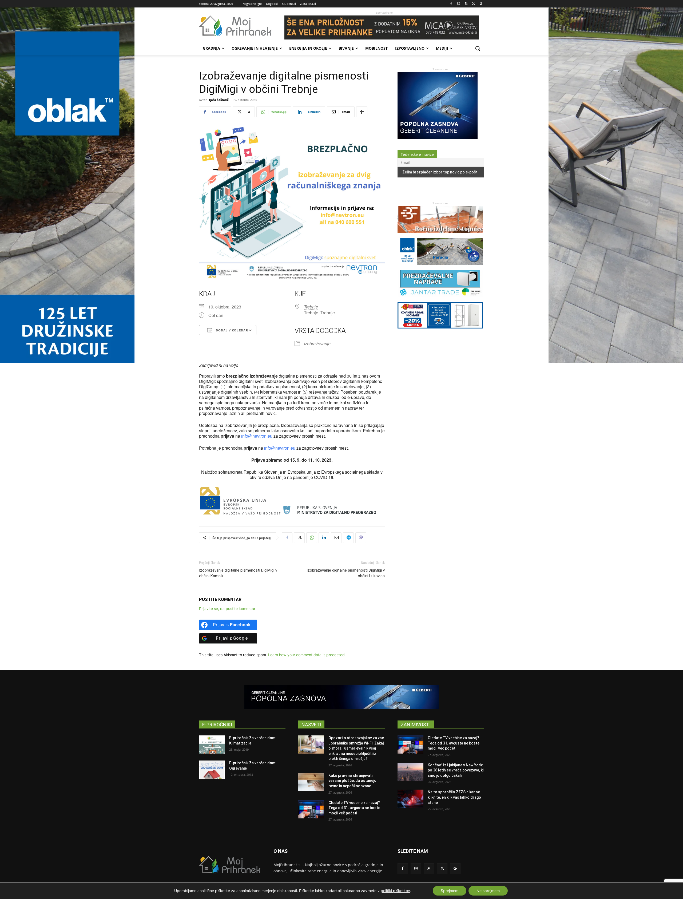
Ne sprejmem (488, 890)
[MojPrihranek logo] (241, 25)
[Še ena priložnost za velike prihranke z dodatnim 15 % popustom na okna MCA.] (384, 27)
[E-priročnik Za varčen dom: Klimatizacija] (212, 744)
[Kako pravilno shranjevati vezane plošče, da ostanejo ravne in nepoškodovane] (311, 782)
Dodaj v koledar (231, 330)
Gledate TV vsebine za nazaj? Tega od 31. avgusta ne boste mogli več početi (354, 808)
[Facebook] (451, 4)
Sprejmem (449, 890)
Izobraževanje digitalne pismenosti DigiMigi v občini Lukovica (346, 573)
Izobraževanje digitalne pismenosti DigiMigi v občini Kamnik (238, 573)
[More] (361, 111)
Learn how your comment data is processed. (307, 654)
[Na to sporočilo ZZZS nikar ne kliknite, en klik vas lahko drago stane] (410, 799)
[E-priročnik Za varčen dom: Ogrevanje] (212, 770)
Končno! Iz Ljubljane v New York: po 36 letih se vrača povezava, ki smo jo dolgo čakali (455, 770)
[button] (477, 48)
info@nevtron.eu (256, 436)
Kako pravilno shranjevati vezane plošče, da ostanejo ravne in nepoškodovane (352, 780)
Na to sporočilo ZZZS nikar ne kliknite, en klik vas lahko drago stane (454, 797)
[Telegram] (348, 537)
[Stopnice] (440, 235)
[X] (473, 4)
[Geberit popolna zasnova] (438, 137)
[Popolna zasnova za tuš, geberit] (341, 697)
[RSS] (466, 4)
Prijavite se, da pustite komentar (227, 608)
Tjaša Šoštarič (219, 100)
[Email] (336, 537)
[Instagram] (459, 4)
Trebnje (311, 307)
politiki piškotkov (395, 890)
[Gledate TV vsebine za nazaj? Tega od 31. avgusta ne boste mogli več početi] (311, 809)
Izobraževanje (317, 343)
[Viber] (360, 537)
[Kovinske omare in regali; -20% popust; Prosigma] (440, 331)
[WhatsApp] (311, 537)
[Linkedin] (324, 537)
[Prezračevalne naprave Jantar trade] (440, 299)
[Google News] (481, 4)
